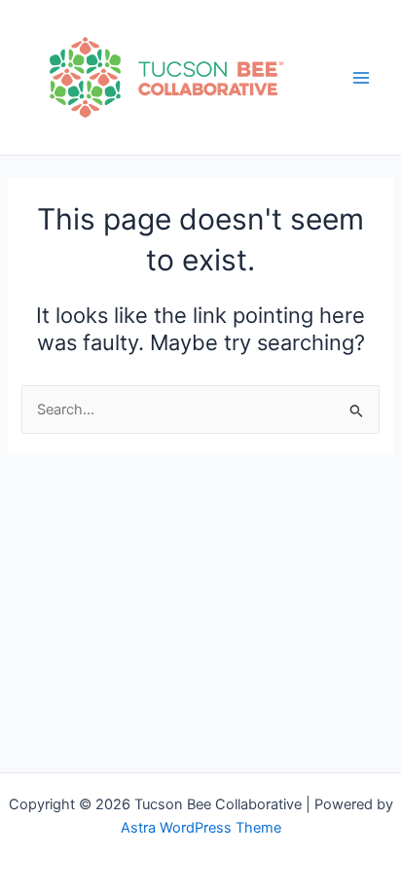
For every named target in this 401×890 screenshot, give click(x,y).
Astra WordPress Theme (201, 828)
